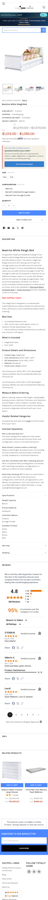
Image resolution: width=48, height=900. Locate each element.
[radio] (34, 591)
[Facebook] (4, 228)
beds (29, 421)
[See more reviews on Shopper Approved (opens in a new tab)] (22, 648)
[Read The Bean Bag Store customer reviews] (11, 893)
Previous (2, 785)
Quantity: (6, 201)
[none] (24, 59)
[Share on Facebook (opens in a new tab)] (13, 648)
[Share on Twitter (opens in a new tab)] (17, 648)
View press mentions (24, 24)
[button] (24, 219)
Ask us (24, 100)
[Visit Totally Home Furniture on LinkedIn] (29, 871)
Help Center (7, 879)
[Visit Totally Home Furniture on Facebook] (39, 871)
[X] (18, 228)
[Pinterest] (22, 228)
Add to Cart (12, 785)
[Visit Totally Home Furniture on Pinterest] (34, 871)
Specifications (8, 495)
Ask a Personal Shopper (24, 164)
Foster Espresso (24, 290)
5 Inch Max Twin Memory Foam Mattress (36, 791)
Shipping (6, 553)
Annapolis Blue (8, 290)
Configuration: (13, 184)
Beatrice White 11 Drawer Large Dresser (12, 791)
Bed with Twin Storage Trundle (17, 195)
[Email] (9, 228)
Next (45, 785)
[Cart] (44, 7)
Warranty (6, 546)
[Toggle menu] (3, 3)
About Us (6, 887)
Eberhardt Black (37, 287)
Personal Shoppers (10, 883)
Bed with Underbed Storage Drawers (20, 192)
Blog (4, 875)
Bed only (8, 189)
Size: (8, 172)
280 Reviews (16, 602)
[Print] (13, 228)
